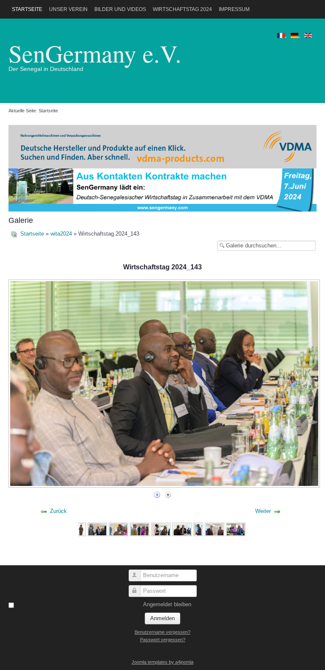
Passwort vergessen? (162, 639)
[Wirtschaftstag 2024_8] (214, 529)
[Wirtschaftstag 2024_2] (97, 529)
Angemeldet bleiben (167, 604)
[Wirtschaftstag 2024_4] (139, 529)
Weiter (263, 511)
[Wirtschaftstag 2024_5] (161, 529)
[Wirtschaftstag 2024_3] (118, 529)
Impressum (234, 9)
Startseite (27, 9)
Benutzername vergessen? (162, 632)
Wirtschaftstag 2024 (182, 9)
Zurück (58, 511)
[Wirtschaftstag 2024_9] (235, 529)
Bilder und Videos (120, 9)
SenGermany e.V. (95, 53)
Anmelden (162, 618)
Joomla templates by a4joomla (162, 662)
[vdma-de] (162, 146)
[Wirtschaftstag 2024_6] (182, 529)
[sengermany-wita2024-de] (162, 189)
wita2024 (61, 234)
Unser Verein (68, 9)
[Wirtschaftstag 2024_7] (198, 529)
